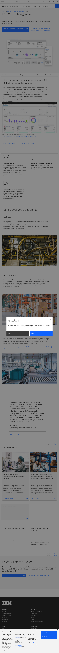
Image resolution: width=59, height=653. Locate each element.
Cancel (9, 333)
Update (32, 333)
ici (33, 642)
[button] (57, 629)
